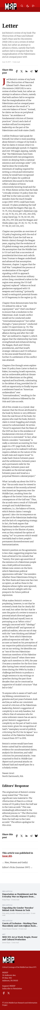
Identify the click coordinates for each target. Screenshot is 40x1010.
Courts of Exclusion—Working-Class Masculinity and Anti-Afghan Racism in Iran (20, 926)
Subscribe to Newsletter (12, 988)
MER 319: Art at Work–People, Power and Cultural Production (19, 938)
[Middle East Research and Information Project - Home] (10, 6)
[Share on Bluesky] (36, 71)
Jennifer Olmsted (16, 913)
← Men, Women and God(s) (15, 862)
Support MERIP (8, 986)
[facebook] (3, 993)
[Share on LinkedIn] (26, 71)
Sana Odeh (26, 913)
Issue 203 (7, 855)
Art (3, 934)
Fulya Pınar (6, 900)
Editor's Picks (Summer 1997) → (17, 867)
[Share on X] (21, 71)
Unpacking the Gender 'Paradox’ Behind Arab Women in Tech (18, 909)
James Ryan (6, 942)
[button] (21, 6)
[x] (8, 993)
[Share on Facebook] (16, 71)
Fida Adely (5, 913)
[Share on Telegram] (31, 71)
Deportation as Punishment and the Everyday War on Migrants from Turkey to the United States (19, 896)
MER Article (7, 891)
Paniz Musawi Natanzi (9, 929)
